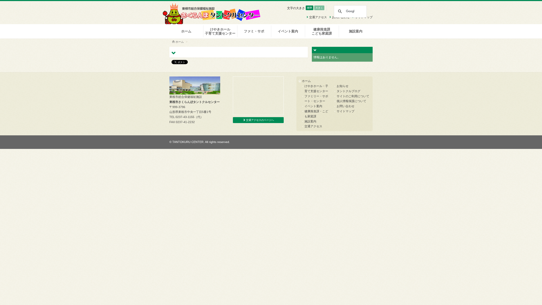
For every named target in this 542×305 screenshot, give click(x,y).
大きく (319, 7)
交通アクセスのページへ (259, 120)
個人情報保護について (351, 101)
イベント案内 (288, 31)
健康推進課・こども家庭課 (316, 114)
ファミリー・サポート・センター (316, 98)
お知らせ (342, 86)
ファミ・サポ (254, 31)
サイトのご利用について (353, 96)
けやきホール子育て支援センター (220, 31)
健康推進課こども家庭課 (322, 31)
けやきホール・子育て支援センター (316, 88)
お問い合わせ (345, 106)
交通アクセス (313, 126)
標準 (309, 7)
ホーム (186, 31)
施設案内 (355, 31)
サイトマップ (345, 111)
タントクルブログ (348, 91)
